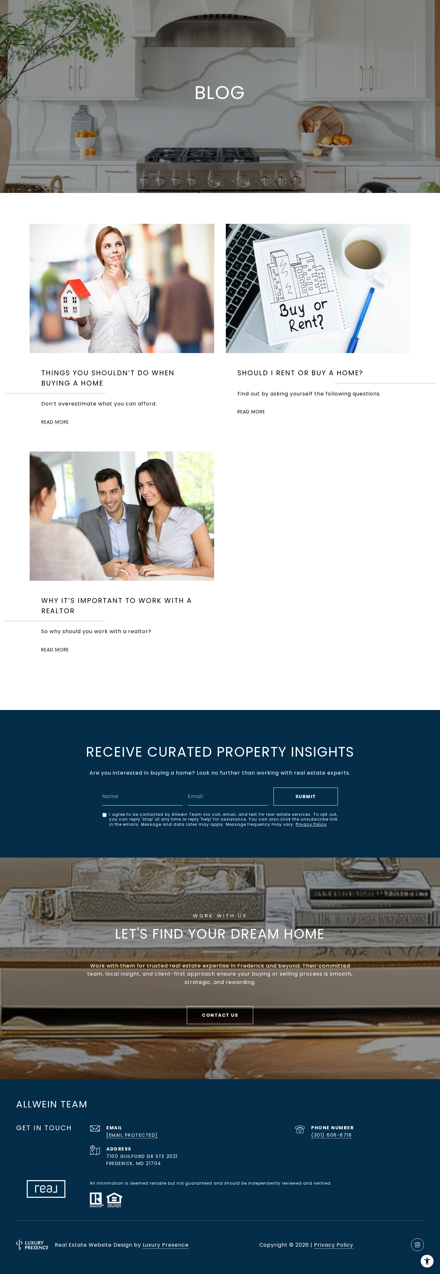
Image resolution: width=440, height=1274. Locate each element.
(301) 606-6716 (331, 1135)
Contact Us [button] (220, 1015)
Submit (305, 796)
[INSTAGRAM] (417, 1244)
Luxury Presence (166, 1245)
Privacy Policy (311, 824)
